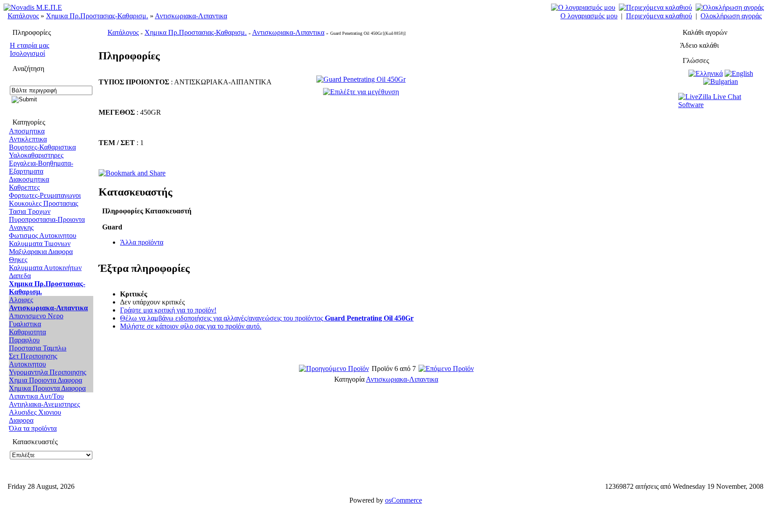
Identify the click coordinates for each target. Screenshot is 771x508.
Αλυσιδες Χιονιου (35, 412)
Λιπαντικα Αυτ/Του (36, 396)
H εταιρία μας (29, 45)
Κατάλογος (23, 16)
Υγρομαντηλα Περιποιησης (47, 372)
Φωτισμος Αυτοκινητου (42, 235)
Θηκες (18, 259)
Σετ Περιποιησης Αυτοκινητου (33, 360)
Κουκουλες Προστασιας (43, 203)
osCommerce (403, 500)
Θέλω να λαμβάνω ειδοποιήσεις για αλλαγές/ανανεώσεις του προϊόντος (267, 318)
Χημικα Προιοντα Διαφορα (47, 388)
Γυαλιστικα (25, 324)
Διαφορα (21, 420)
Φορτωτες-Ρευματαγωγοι (45, 195)
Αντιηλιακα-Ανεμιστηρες (44, 404)
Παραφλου (24, 340)
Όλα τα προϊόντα (33, 428)
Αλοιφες (21, 300)
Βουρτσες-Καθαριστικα (42, 147)
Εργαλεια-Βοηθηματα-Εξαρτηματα (41, 167)
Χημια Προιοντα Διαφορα (45, 380)
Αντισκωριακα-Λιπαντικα (191, 16)
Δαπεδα (20, 275)
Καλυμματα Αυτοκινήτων (45, 267)
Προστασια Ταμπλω (37, 348)
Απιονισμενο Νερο (36, 316)
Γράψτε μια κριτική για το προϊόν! (168, 310)
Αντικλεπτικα (28, 139)
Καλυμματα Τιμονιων (39, 243)
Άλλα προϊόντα (141, 242)
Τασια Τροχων (29, 211)
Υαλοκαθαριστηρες (36, 155)
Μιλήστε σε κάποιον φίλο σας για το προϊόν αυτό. (190, 326)
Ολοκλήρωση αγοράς (731, 16)
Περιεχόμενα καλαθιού (659, 16)
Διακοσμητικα (29, 179)
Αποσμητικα (27, 131)
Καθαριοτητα (27, 332)
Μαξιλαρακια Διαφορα (41, 251)
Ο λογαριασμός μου (589, 16)
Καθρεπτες (24, 187)
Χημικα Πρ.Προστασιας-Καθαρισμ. (97, 16)
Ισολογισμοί (27, 53)
